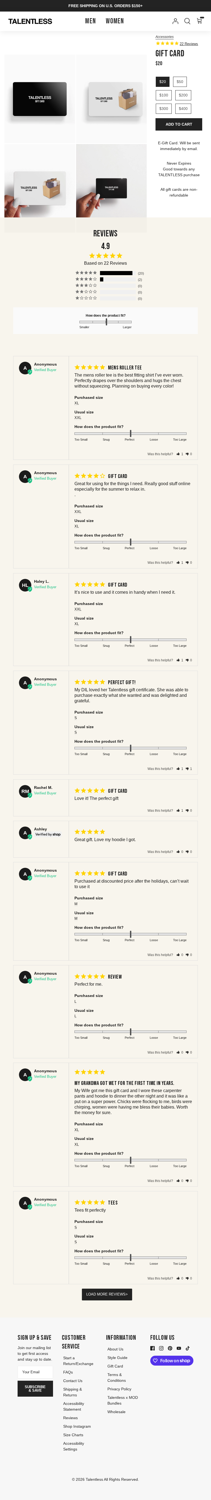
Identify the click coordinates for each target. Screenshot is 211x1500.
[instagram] (161, 1348)
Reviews (70, 1418)
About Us (115, 1349)
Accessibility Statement (73, 1406)
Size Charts (73, 1435)
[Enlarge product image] (39, 99)
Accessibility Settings (73, 1446)
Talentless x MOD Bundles (122, 1400)
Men (90, 21)
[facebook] (152, 1348)
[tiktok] (187, 1348)
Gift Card (115, 1366)
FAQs (68, 1372)
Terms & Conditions (116, 1377)
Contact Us (72, 1381)
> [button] (127, 1294)
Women (115, 21)
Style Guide (117, 1357)
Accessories (165, 37)
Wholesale (116, 1412)
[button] (180, 454)
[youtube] (178, 1348)
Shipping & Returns (72, 1392)
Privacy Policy (119, 1389)
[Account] (174, 21)
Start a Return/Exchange (78, 1361)
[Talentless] (30, 21)
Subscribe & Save (35, 1389)
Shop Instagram (77, 1426)
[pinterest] (170, 1348)
